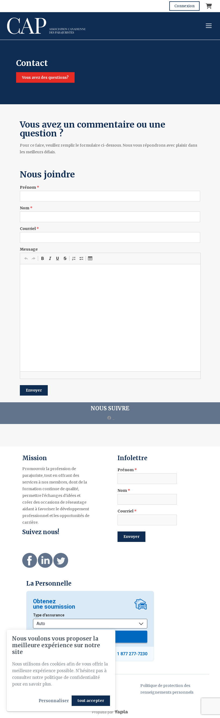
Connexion (184, 6)
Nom (26, 208)
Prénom (29, 187)
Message (29, 249)
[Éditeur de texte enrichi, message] (110, 317)
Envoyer (34, 390)
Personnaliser (54, 700)
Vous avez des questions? (45, 77)
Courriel (29, 228)
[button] (26, 258)
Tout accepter (91, 700)
